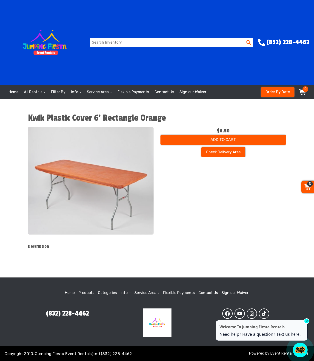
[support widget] (300, 350)
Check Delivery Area (223, 152)
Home (13, 92)
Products (86, 293)
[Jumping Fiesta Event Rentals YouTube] (239, 313)
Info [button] (75, 92)
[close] (306, 321)
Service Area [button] (98, 92)
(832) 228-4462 (67, 313)
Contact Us (164, 92)
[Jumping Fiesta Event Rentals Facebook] (227, 313)
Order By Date (277, 92)
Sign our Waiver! (193, 92)
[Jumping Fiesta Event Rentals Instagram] (252, 313)
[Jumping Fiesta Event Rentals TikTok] (264, 313)
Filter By (58, 92)
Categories (107, 293)
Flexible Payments (133, 92)
